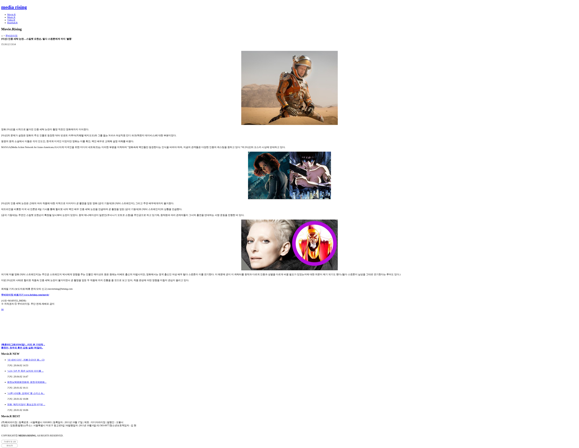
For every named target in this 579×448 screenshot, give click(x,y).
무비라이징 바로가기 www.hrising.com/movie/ (25, 294)
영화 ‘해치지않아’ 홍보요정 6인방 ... (26, 404)
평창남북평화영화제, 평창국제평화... (26, 382)
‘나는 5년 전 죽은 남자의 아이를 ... (25, 371)
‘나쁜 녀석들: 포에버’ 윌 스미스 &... (26, 393)
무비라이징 (11, 35)
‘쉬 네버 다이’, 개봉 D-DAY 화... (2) (25, 360)
